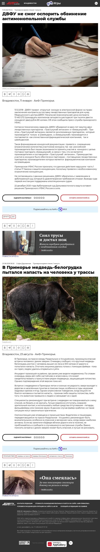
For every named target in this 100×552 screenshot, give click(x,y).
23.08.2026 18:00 (8, 263)
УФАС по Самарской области (13, 88)
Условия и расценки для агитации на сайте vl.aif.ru (37, 506)
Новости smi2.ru (10, 256)
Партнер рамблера (38, 543)
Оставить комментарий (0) (79, 198)
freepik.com (6, 342)
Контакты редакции (24, 503)
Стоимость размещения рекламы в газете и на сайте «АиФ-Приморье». (62, 503)
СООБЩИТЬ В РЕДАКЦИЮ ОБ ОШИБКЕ (73, 506)
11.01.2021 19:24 (7, 10)
